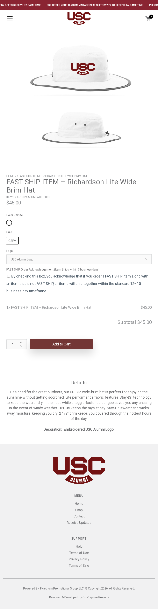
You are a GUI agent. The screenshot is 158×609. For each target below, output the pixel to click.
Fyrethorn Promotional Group (59, 588)
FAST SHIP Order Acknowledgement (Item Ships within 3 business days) (53, 269)
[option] (79, 100)
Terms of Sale (79, 566)
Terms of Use (79, 553)
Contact (79, 516)
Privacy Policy (79, 559)
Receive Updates (79, 523)
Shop (79, 510)
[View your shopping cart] (148, 19)
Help (79, 546)
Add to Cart (61, 344)
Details (79, 382)
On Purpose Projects (95, 597)
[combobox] (79, 259)
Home (10, 176)
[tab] (79, 383)
